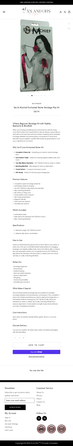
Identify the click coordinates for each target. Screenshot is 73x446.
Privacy (39, 395)
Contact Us (40, 402)
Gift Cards (9, 430)
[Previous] (28, 95)
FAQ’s (38, 399)
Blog (38, 405)
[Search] (65, 12)
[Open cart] (69, 12)
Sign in (7, 417)
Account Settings (11, 424)
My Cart (8, 421)
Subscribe (15, 407)
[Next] (44, 95)
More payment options (36, 356)
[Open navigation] (4, 12)
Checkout (8, 427)
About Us (40, 392)
